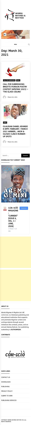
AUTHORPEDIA (16, 330)
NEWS (18, 80)
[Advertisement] (15, 252)
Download (24, 208)
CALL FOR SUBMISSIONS (9, 80)
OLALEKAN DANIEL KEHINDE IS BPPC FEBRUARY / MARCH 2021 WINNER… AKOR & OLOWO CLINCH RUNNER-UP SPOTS (15, 131)
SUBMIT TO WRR (6, 396)
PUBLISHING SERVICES (8, 400)
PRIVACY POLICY (6, 391)
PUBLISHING (5, 386)
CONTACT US (5, 377)
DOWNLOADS (5, 382)
